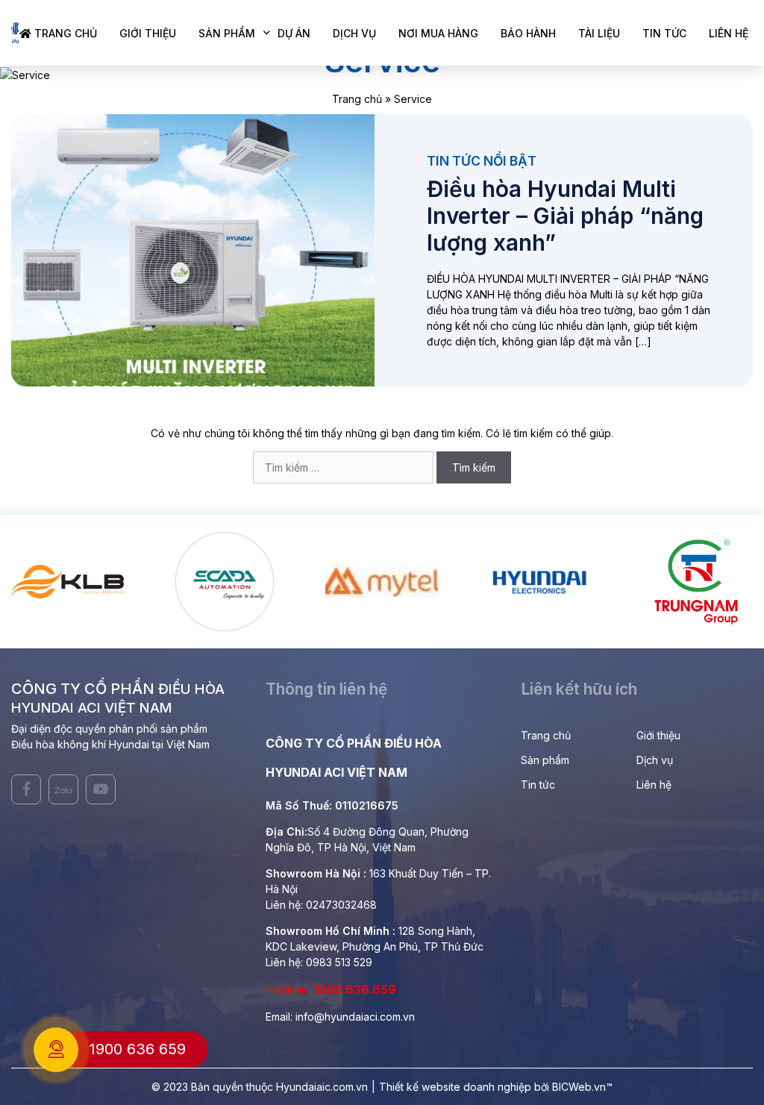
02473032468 (341, 904)
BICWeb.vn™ (582, 1086)
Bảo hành (528, 33)
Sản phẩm (226, 33)
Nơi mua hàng (438, 33)
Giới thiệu (147, 33)
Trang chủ (64, 33)
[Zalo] (63, 790)
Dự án (294, 33)
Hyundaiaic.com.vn (322, 1086)
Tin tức (664, 33)
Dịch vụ (354, 33)
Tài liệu (599, 33)
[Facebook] (26, 790)
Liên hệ (728, 33)
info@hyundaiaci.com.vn (355, 1016)
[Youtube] (100, 790)
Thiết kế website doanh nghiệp (455, 1086)
